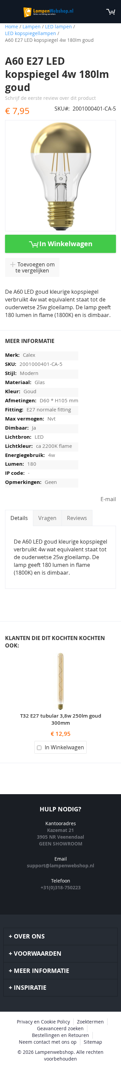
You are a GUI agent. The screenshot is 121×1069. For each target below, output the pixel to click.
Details (19, 518)
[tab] (19, 518)
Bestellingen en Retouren (60, 1035)
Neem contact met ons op (48, 1042)
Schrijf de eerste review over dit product (50, 98)
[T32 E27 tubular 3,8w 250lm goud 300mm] (60, 656)
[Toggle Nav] (8, 12)
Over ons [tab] (29, 936)
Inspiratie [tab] (30, 987)
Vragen (47, 518)
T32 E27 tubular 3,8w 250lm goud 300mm (60, 719)
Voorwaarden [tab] (38, 953)
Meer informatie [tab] (41, 970)
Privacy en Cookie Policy (43, 1021)
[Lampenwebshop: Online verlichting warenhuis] (47, 12)
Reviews (77, 518)
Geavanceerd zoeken (60, 1028)
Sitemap (93, 1042)
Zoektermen (90, 1021)
